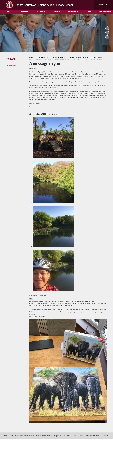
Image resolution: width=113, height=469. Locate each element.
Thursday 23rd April (80, 59)
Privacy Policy (105, 435)
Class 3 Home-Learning (43, 59)
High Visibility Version (70, 435)
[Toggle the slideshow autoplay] (107, 28)
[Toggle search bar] (91, 5)
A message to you (97, 59)
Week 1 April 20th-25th (62, 59)
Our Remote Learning (59, 57)
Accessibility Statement (92, 435)
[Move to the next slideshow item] (107, 37)
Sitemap (81, 435)
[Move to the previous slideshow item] (107, 33)
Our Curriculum (42, 57)
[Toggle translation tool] (85, 5)
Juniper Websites (56, 435)
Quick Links (103, 5)
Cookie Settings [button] (56, 437)
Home (31, 57)
